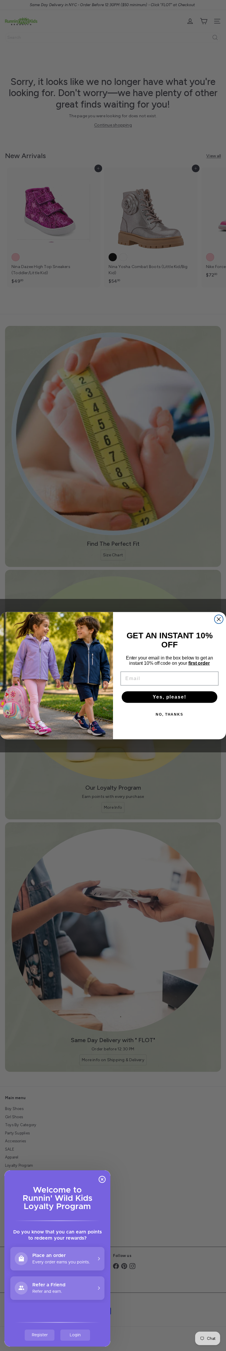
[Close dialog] (219, 619)
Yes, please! (169, 696)
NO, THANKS (169, 714)
